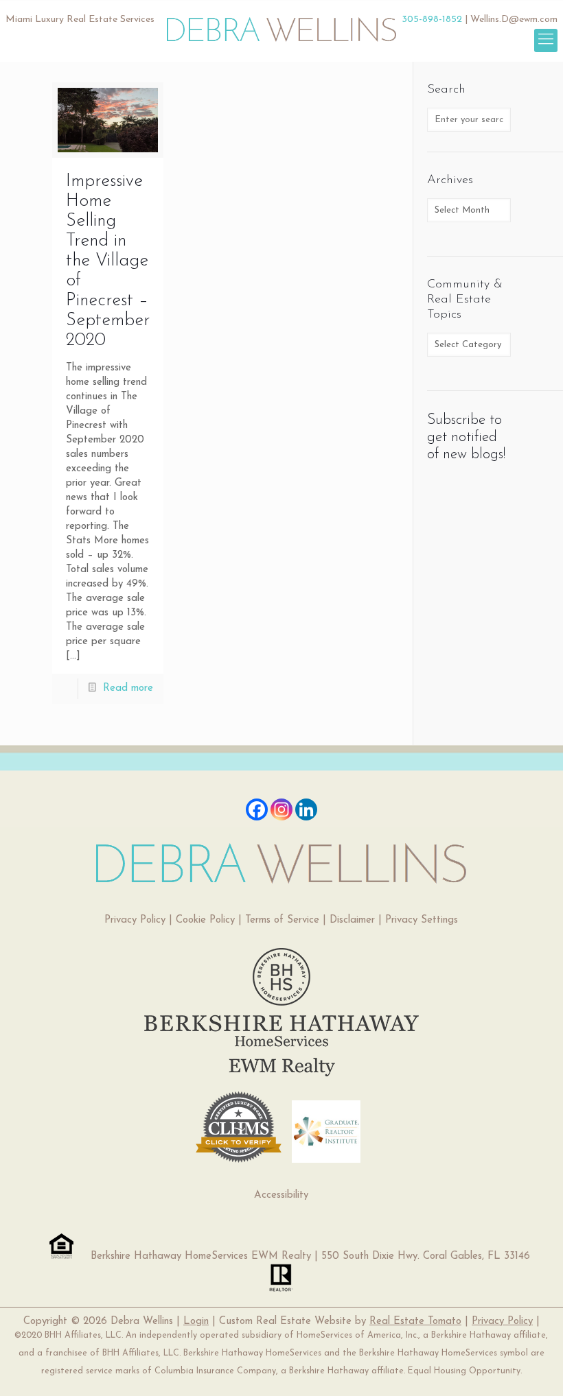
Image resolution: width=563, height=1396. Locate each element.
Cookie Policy (205, 920)
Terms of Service (282, 920)
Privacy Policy (134, 920)
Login (196, 1321)
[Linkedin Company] (306, 809)
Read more (128, 688)
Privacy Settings (421, 920)
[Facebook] (257, 809)
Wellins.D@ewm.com (514, 19)
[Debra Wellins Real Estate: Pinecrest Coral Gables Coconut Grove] (282, 24)
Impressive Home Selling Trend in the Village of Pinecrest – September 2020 (108, 261)
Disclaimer (352, 920)
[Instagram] (281, 809)
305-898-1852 (432, 19)
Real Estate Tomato (415, 1321)
